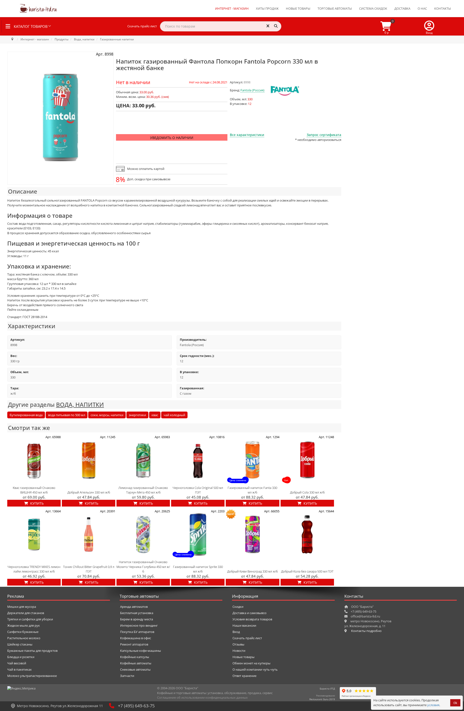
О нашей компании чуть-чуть (255, 669)
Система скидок (373, 8)
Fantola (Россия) (252, 90)
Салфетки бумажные (22, 632)
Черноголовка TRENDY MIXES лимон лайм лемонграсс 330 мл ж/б (33, 569)
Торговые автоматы (335, 8)
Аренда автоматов (134, 606)
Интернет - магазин (232, 8)
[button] (429, 26)
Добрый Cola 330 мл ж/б (307, 492)
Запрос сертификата (324, 134)
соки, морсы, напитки (107, 415)
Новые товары (298, 8)
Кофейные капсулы (134, 657)
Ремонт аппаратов (134, 644)
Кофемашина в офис (135, 638)
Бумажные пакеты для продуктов (32, 650)
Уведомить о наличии (171, 137)
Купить (36, 503)
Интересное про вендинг (139, 625)
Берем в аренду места (136, 619)
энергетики (137, 415)
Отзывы (238, 644)
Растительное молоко (23, 638)
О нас (422, 8)
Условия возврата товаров (252, 619)
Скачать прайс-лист (142, 26)
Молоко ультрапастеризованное (32, 676)
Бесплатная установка (136, 613)
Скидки (237, 606)
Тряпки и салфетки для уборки (30, 619)
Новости (238, 650)
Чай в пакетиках (19, 669)
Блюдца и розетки (20, 657)
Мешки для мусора (21, 606)
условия (433, 705)
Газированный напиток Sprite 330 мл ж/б (198, 569)
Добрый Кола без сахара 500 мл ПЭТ (307, 571)
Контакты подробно (366, 631)
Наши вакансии (244, 625)
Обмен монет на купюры (251, 663)
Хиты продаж (267, 8)
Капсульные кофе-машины (140, 650)
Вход (236, 632)
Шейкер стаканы (19, 644)
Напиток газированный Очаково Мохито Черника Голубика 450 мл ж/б (143, 566)
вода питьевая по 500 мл (66, 415)
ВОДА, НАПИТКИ (80, 404)
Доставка (402, 8)
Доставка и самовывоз (249, 613)
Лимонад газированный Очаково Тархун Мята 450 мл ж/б (143, 490)
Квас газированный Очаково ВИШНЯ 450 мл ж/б (34, 490)
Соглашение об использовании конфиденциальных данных (202, 697)
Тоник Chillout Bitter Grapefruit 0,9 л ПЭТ (88, 569)
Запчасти (127, 676)
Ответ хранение (244, 676)
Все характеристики (247, 134)
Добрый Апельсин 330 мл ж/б (88, 492)
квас (155, 415)
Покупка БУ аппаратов (137, 632)
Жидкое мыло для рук (23, 625)
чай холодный (174, 415)
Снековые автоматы (135, 669)
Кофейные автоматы (135, 663)
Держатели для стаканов (25, 613)
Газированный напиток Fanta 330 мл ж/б (252, 490)
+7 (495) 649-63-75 (136, 706)
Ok (455, 703)
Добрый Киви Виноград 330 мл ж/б (252, 571)
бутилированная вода (26, 415)
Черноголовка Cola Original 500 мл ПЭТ (198, 490)
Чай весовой (16, 663)
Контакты (442, 8)
